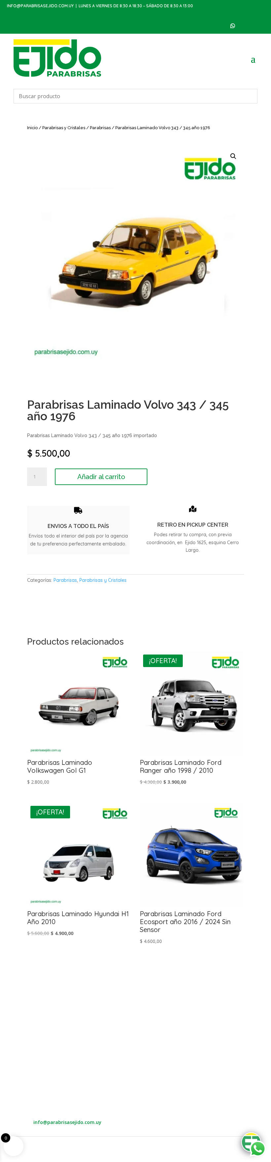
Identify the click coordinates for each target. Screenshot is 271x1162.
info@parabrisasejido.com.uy (40, 5)
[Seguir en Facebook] (246, 25)
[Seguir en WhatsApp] (232, 25)
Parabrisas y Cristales (63, 127)
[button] (233, 156)
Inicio (32, 127)
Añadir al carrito (101, 477)
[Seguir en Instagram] (259, 25)
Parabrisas (100, 127)
